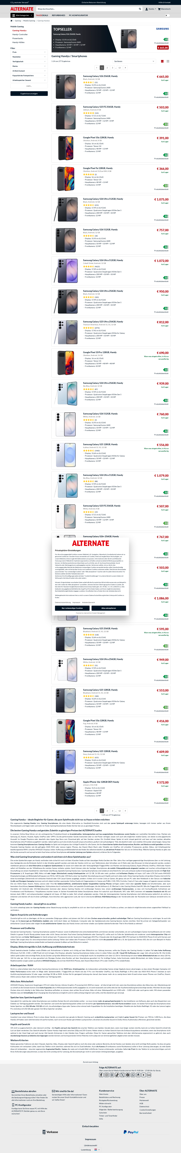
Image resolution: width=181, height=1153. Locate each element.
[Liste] (162, 61)
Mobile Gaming (29, 21)
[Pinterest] (128, 1074)
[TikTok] (117, 1074)
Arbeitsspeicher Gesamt (22, 80)
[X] (122, 1074)
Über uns (143, 1094)
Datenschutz (144, 1106)
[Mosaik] (168, 61)
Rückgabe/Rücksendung (108, 1100)
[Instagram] (106, 1074)
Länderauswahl (90, 1145)
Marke (15, 66)
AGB (141, 1103)
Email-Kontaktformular (74, 1097)
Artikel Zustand (19, 71)
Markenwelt (144, 1100)
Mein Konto (103, 1094)
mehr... (29, 86)
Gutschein (103, 1113)
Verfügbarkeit (18, 61)
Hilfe (160, 2)
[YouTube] (143, 1074)
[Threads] (112, 1074)
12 (119, 67)
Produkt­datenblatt (161, 43)
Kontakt (167, 2)
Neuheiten (17, 57)
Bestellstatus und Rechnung (109, 1097)
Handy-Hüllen (18, 42)
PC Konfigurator (105, 1106)
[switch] (167, 15)
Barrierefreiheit (146, 1113)
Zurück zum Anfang (90, 1062)
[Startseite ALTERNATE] (21, 9)
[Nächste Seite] (125, 67)
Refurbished (58, 15)
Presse (142, 1097)
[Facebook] (101, 1074)
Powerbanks (17, 38)
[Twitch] (149, 1074)
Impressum (90, 1139)
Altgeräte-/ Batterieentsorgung (111, 1110)
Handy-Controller (20, 34)
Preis (14, 52)
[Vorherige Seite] (97, 67)
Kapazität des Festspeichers (23, 75)
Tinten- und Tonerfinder (108, 1116)
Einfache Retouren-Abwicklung (94, 2)
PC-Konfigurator (78, 15)
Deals (42, 15)
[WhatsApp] (133, 1074)
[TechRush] (138, 1074)
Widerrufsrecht (105, 1103)
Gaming (18, 21)
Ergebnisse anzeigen (29, 93)
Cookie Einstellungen (148, 1110)
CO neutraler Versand (19, 2)
